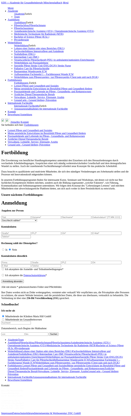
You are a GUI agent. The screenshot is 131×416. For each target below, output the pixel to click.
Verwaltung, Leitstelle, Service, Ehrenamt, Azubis (39, 97)
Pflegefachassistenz (24, 28)
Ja (6, 249)
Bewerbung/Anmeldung (20, 114)
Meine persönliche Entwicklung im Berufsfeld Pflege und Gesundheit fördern (53, 88)
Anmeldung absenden (13, 281)
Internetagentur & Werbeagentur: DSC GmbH (57, 413)
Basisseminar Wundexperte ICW (30, 71)
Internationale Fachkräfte (20, 103)
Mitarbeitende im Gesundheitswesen (23, 319)
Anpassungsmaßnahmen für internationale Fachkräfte (41, 108)
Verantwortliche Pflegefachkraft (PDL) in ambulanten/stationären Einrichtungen (54, 59)
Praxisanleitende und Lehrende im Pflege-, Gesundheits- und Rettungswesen (52, 91)
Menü (11, 8)
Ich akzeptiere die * (26, 275)
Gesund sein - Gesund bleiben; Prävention (35, 100)
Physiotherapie (21, 39)
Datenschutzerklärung (34, 275)
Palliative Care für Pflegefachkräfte (31, 68)
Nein (14, 249)
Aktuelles (15, 122)
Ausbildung (13, 19)
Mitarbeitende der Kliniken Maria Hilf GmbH (28, 316)
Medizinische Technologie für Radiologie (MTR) (39, 34)
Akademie (13, 11)
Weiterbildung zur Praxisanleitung (31, 62)
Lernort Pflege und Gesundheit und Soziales (36, 85)
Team (17, 16)
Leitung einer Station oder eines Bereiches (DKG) (39, 48)
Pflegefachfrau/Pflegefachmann (30, 25)
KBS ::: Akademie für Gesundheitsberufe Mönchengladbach (31, 2)
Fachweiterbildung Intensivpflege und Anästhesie (39, 51)
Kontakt (12, 111)
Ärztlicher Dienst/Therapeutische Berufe (34, 94)
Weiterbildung (15, 42)
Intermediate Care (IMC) (26, 57)
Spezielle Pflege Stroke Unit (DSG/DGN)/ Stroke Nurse (42, 65)
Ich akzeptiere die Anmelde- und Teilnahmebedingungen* (34, 269)
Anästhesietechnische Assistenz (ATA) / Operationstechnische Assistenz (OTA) (54, 31)
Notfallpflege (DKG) (24, 54)
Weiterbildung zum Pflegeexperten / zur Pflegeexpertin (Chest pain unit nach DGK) (56, 77)
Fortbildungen (15, 80)
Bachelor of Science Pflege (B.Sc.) (31, 36)
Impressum (6, 413)
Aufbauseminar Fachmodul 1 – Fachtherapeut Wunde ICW (44, 74)
